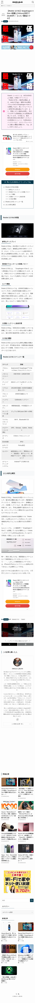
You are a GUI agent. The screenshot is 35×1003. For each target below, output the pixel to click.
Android (5, 21)
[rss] (18, 994)
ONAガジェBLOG (17, 668)
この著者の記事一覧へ (17, 724)
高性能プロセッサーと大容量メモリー (19, 192)
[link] (17, 719)
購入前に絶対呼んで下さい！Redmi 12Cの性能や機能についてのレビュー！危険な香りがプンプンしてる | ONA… (22, 137)
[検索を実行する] (32, 900)
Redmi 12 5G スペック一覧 (14, 201)
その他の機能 (12, 199)
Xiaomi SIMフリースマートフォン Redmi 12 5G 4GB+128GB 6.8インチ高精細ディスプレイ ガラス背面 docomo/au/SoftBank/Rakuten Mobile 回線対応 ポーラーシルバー (21, 154)
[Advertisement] (17, 750)
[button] (9, 644)
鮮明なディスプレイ (14, 189)
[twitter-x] (16, 994)
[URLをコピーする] (26, 644)
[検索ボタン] (33, 2)
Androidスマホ (15, 619)
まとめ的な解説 (11, 204)
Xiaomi (23, 619)
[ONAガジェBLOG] (17, 2)
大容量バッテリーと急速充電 (17, 196)
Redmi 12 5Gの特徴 (12, 187)
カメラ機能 (12, 194)
